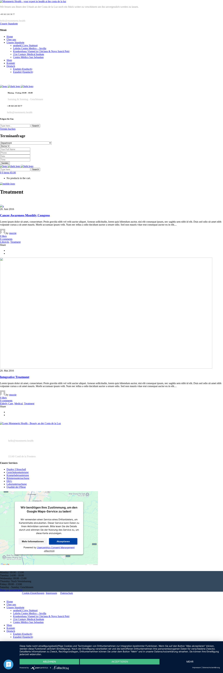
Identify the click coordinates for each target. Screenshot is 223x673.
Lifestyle (4, 242)
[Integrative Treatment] (106, 367)
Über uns (11, 39)
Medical (18, 403)
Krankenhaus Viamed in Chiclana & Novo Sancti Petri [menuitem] (41, 616)
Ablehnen (49, 661)
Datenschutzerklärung (211, 667)
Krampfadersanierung (18, 475)
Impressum (51, 593)
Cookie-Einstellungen (33, 593)
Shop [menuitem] (9, 625)
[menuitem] (11, 631)
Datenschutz (66, 593)
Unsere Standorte (9, 23)
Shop (9, 60)
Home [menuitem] (10, 601)
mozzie (12, 233)
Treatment (15, 242)
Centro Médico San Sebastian (28, 57)
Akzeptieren (63, 541)
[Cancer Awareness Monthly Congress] (2, 206)
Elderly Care (6, 403)
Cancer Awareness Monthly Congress (25, 215)
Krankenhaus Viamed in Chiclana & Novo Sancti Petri (41, 51)
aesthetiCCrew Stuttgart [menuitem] (25, 610)
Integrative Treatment (14, 377)
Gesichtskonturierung (18, 472)
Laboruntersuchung (17, 484)
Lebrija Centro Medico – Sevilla (29, 48)
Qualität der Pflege (16, 487)
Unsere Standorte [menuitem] (15, 607)
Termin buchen (8, 128)
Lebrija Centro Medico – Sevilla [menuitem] (29, 613)
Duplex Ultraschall (16, 469)
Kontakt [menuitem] (11, 628)
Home (10, 36)
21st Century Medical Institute (28, 54)
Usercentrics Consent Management (56, 547)
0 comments (6, 239)
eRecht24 (49, 550)
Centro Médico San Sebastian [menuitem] (28, 622)
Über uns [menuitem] (11, 604)
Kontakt (11, 63)
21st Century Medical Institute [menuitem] (28, 619)
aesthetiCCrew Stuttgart (25, 45)
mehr (189, 661)
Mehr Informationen (33, 541)
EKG (9, 481)
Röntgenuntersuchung (18, 478)
